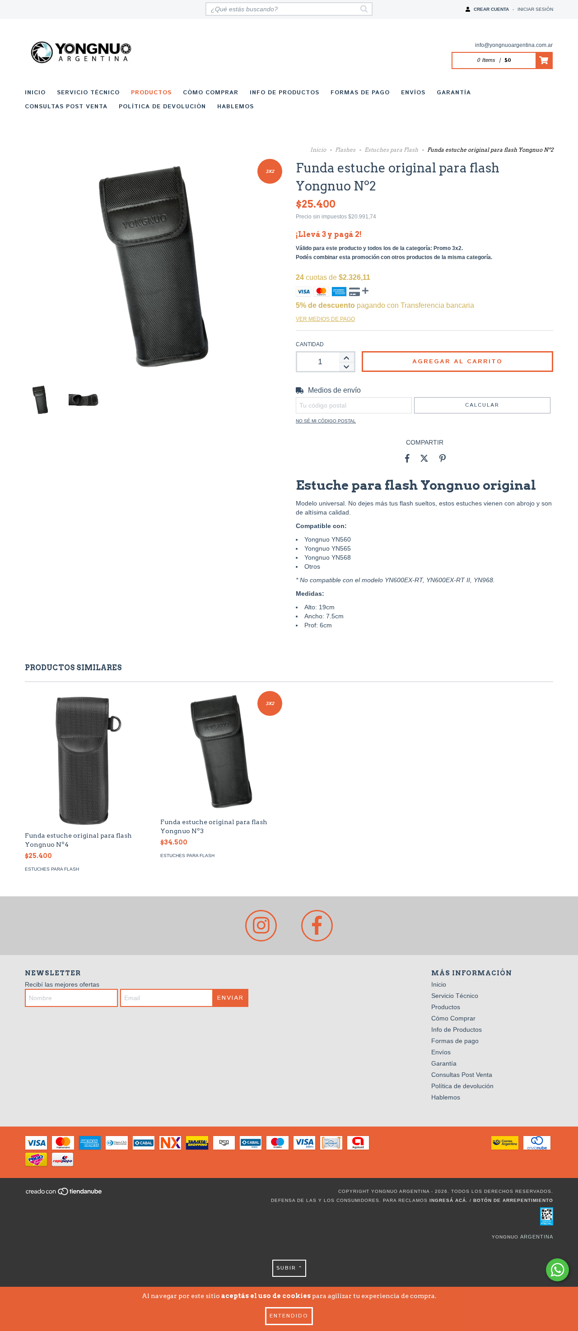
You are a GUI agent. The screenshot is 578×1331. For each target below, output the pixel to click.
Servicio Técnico (88, 92)
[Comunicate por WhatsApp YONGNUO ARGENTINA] (557, 1269)
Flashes (345, 149)
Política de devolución (162, 106)
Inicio (35, 92)
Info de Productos (284, 92)
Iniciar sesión (535, 9)
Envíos (413, 92)
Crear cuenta (491, 9)
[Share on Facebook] (407, 458)
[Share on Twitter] (424, 458)
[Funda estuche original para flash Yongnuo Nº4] (86, 801)
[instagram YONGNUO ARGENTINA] (261, 925)
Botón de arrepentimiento (513, 1200)
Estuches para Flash (391, 149)
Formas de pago (360, 92)
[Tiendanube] (64, 1194)
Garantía (454, 92)
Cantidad (310, 344)
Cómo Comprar (210, 92)
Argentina (536, 1236)
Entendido (289, 1316)
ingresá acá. (448, 1200)
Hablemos (235, 106)
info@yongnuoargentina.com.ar (514, 45)
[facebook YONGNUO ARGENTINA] (317, 925)
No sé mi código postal (326, 420)
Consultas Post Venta (66, 106)
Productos (151, 92)
